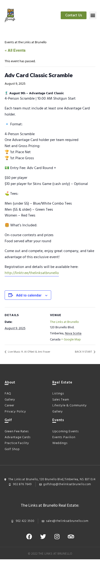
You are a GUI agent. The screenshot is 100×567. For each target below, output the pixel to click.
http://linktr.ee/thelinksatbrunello (32, 273)
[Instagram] (57, 536)
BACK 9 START (84, 352)
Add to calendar (28, 295)
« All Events (15, 50)
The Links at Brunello (64, 322)
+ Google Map (71, 339)
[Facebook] (29, 536)
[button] (93, 15)
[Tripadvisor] (71, 536)
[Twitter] (43, 536)
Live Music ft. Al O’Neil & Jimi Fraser (28, 352)
